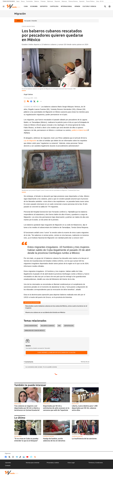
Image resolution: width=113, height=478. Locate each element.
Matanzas (64, 1)
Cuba (26, 6)
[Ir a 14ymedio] (14, 6)
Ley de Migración (30, 140)
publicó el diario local (79, 130)
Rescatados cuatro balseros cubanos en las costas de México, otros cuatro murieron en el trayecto (56, 307)
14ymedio (8, 462)
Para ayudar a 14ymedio (30, 20)
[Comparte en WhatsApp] (37, 101)
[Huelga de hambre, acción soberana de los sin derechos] (56, 427)
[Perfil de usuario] (110, 6)
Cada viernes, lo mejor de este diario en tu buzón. (56, 352)
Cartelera (54, 6)
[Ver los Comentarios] (28, 101)
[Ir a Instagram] (13, 457)
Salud (17, 1)
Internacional (66, 6)
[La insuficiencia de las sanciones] (85, 427)
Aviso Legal (71, 462)
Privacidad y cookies (53, 462)
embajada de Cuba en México (35, 330)
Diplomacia (50, 1)
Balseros (36, 1)
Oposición (81, 1)
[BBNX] (11, 473)
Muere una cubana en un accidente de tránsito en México (45, 312)
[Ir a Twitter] (10, 457)
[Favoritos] (24, 101)
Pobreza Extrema (73, 1)
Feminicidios (29, 1)
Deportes (43, 6)
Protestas (43, 1)
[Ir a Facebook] (6, 457)
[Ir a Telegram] (17, 457)
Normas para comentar (32, 462)
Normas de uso (85, 361)
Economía (34, 6)
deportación (68, 325)
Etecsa (23, 1)
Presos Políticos (90, 1)
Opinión (77, 6)
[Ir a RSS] (35, 457)
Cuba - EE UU (99, 1)
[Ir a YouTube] (27, 457)
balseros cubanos (47, 325)
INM (59, 325)
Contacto (7, 465)
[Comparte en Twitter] (34, 101)
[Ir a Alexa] (31, 457)
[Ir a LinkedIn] (24, 457)
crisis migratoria (31, 325)
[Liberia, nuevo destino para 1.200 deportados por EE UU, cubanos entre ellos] (85, 394)
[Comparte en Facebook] (31, 101)
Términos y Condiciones (95, 462)
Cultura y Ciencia (89, 6)
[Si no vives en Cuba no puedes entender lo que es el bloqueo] (27, 427)
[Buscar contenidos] (105, 6)
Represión (57, 1)
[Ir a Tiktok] (20, 457)
